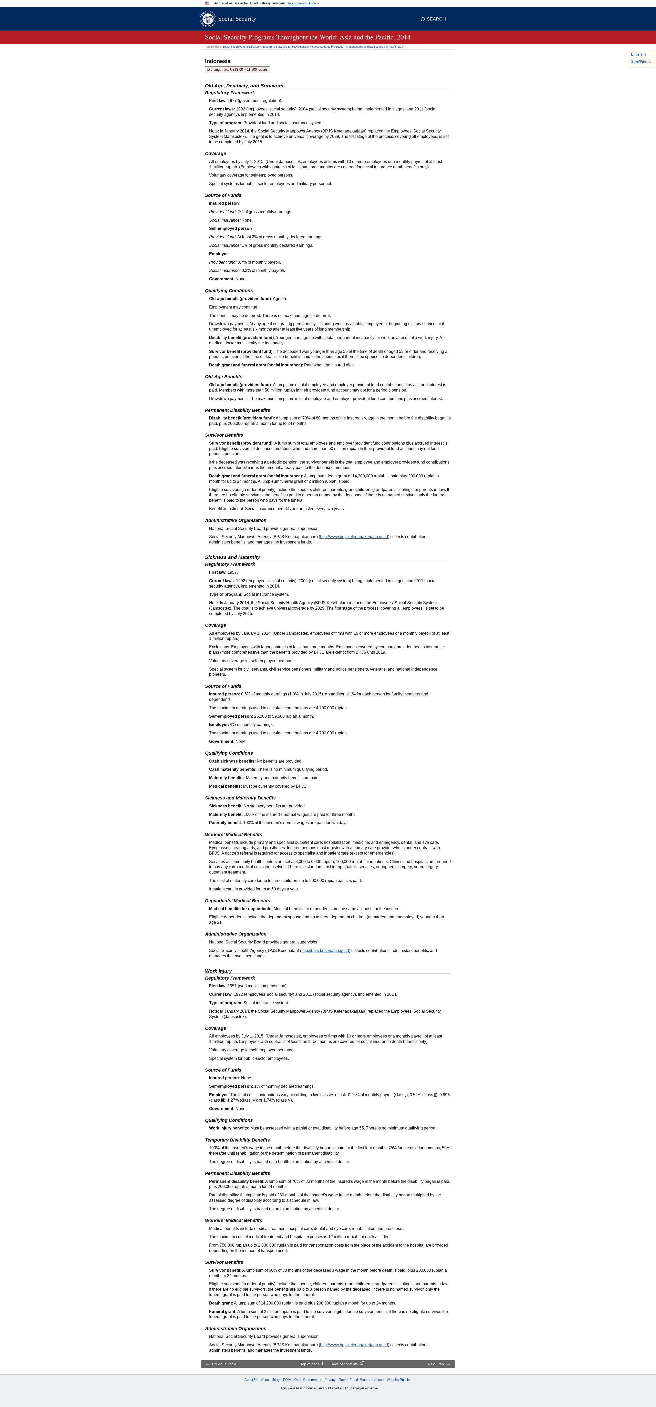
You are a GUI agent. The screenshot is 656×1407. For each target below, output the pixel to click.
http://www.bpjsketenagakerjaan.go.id (354, 537)
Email (635, 54)
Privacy (330, 1380)
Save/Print (639, 62)
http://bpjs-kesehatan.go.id (325, 950)
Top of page (310, 1364)
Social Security (237, 18)
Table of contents (344, 1364)
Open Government (307, 1380)
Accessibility (270, 1380)
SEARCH (436, 19)
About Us (251, 1380)
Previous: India (224, 1364)
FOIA (287, 1380)
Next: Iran (436, 1364)
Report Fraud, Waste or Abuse (361, 1380)
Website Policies (399, 1380)
